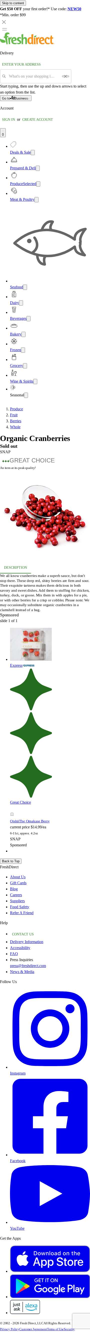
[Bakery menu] (24, 334)
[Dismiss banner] (4, 22)
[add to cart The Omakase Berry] (13, 808)
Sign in (8, 119)
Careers (16, 895)
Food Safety (19, 907)
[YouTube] (50, 1222)
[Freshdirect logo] (27, 43)
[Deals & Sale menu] (33, 152)
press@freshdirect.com (28, 966)
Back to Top (11, 861)
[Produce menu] (38, 184)
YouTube (17, 1228)
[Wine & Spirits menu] (35, 381)
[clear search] (65, 76)
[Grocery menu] (25, 365)
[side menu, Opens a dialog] (4, 29)
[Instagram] (50, 1067)
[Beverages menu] (28, 318)
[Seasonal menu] (26, 395)
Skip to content (13, 3)
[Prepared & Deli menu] (38, 168)
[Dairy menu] (21, 303)
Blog (14, 889)
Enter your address (21, 64)
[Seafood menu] (25, 287)
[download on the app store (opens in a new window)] (50, 1271)
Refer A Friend (22, 913)
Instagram (18, 1073)
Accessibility (20, 948)
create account (37, 119)
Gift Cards (18, 883)
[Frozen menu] (23, 350)
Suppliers (17, 901)
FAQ (14, 954)
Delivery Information (26, 942)
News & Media (22, 972)
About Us (18, 877)
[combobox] (34, 76)
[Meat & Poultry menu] (36, 199)
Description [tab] (15, 567)
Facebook (18, 1161)
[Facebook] (50, 1155)
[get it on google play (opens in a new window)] (50, 1297)
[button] (45, 515)
